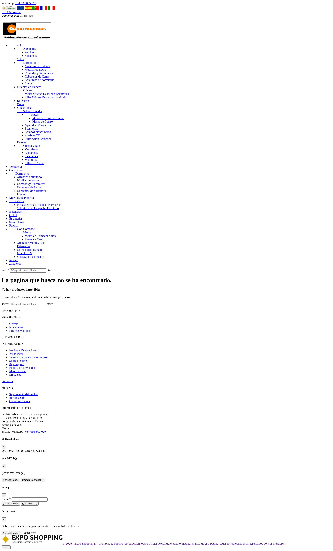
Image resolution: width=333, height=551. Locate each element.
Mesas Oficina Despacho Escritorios (47, 93)
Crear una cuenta (19, 401)
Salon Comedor (29, 111)
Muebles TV (32, 135)
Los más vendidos (20, 330)
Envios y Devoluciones (23, 350)
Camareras (31, 152)
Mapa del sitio (17, 371)
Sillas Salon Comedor (38, 138)
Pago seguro (16, 364)
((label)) (6, 499)
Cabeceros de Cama (37, 76)
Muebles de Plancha (29, 87)
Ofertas (13, 323)
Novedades (16, 327)
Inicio (15, 45)
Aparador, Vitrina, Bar (38, 125)
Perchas (29, 52)
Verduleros (31, 149)
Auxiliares (26, 48)
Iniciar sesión (17, 397)
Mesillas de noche (35, 69)
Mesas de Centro (42, 121)
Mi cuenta (15, 374)
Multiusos (31, 159)
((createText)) (29, 503)
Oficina (24, 90)
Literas (29, 83)
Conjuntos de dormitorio (39, 80)
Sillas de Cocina (34, 163)
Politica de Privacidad (22, 367)
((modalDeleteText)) (33, 479)
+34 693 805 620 (25, 3)
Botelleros (23, 100)
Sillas (20, 59)
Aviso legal (16, 353)
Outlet (20, 104)
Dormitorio (27, 62)
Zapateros (31, 55)
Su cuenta (7, 381)
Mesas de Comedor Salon (48, 118)
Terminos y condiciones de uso (28, 357)
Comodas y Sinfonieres (39, 73)
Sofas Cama (24, 107)
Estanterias (31, 128)
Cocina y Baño (29, 145)
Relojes (21, 142)
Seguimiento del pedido (23, 394)
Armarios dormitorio (37, 66)
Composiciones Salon (38, 132)
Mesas (32, 114)
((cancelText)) (10, 479)
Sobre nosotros (18, 360)
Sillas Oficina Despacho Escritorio (45, 97)
